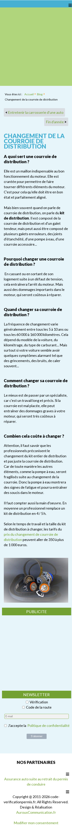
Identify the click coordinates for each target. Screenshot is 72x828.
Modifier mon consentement (36, 823)
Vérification (39, 702)
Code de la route (39, 707)
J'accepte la (38, 725)
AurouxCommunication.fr (36, 812)
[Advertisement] (36, 46)
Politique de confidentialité (48, 725)
